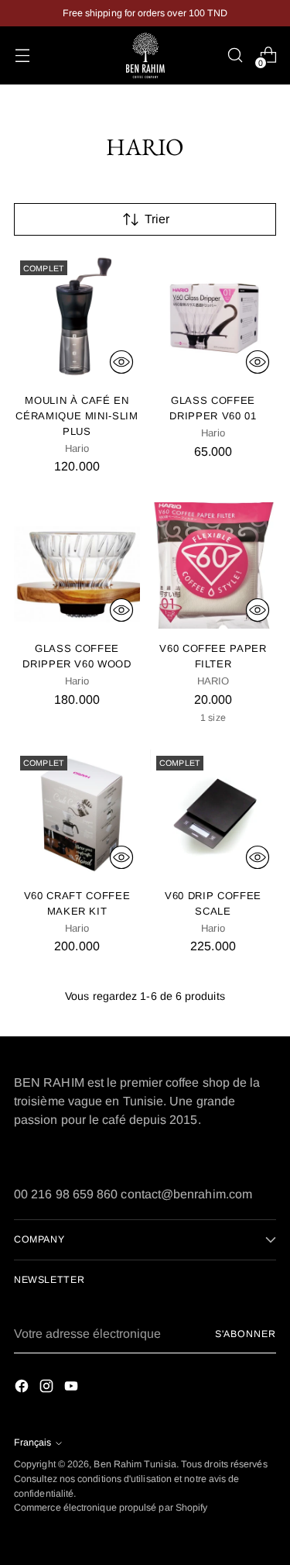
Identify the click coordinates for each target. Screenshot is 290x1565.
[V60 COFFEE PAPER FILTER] (213, 565)
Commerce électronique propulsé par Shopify (110, 1507)
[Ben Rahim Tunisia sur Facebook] (23, 1388)
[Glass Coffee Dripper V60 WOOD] (77, 565)
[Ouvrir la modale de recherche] (235, 55)
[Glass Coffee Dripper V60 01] (213, 317)
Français (32, 1442)
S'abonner (245, 1334)
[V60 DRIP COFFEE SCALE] (213, 813)
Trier (157, 219)
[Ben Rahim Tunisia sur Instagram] (48, 1388)
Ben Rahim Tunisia (135, 1464)
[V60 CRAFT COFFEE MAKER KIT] (77, 813)
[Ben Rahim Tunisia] (145, 55)
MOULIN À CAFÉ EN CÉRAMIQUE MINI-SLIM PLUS (76, 415)
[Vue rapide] (121, 362)
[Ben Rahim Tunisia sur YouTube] (72, 1388)
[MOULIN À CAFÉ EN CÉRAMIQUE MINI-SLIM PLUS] (77, 317)
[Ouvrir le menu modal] (22, 55)
